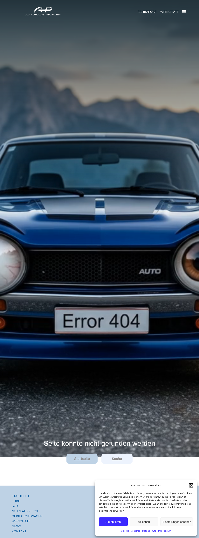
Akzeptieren (113, 521)
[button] (191, 485)
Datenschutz (149, 530)
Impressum (164, 530)
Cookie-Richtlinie (130, 530)
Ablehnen (144, 521)
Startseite (82, 459)
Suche (117, 459)
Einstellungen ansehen (176, 521)
